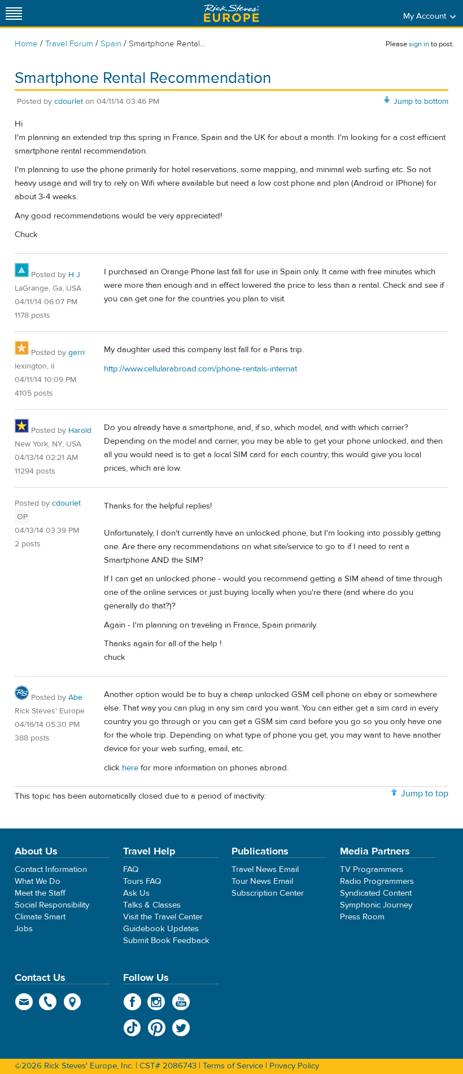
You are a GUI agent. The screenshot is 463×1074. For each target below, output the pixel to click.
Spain (111, 43)
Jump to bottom (421, 102)
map (72, 1002)
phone (48, 1002)
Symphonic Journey (376, 905)
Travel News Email (265, 869)
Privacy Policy (294, 1065)
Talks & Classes (152, 905)
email (24, 1002)
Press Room (362, 916)
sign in (419, 44)
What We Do (37, 881)
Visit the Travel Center (163, 916)
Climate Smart (40, 916)
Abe (75, 697)
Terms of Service (233, 1065)
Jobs (24, 928)
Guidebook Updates (161, 928)
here (130, 767)
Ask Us (136, 893)
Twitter (181, 1028)
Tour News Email (262, 881)
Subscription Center (267, 893)
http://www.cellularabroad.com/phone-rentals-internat (200, 368)
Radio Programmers (377, 881)
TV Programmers (371, 869)
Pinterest (156, 1028)
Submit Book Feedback (166, 940)
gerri (76, 353)
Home (26, 43)
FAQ (130, 869)
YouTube (181, 1002)
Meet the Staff (40, 893)
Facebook (132, 1002)
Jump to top (424, 793)
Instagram (156, 1002)
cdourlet (68, 102)
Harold (79, 431)
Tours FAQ (142, 881)
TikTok (132, 1028)
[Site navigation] (14, 13)
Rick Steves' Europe (231, 13)
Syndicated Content (376, 893)
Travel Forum (69, 43)
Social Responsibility (52, 905)
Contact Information (51, 869)
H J (74, 275)
